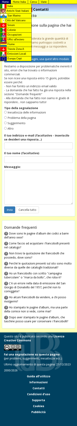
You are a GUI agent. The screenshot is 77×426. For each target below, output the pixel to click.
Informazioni (38, 382)
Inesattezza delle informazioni (26, 112)
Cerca (33, 1)
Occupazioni (14, 34)
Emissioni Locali (16, 53)
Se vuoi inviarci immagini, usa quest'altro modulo (38, 59)
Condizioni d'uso (38, 394)
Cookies (38, 406)
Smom (11, 25)
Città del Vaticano (15, 20)
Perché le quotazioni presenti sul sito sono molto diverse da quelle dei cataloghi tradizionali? (38, 265)
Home (5, 1)
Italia (10, 6)
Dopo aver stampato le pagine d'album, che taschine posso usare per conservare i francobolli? (36, 319)
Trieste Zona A (15, 48)
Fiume (11, 44)
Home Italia (19, 1)
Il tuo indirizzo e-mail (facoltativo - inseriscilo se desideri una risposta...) (36, 137)
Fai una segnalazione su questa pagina (32, 354)
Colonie (11, 29)
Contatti (39, 388)
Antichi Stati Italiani (17, 10)
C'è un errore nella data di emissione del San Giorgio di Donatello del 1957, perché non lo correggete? (35, 287)
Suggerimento (16, 123)
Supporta (38, 400)
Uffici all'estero (15, 39)
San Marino (14, 15)
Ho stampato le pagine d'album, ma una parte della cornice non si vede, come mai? (36, 309)
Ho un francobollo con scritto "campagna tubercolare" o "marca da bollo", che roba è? (33, 275)
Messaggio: (12, 167)
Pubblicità (38, 412)
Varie (44, 1)
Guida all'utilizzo (38, 376)
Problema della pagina (21, 118)
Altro (10, 128)
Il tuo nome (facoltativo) (21, 153)
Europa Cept (14, 58)
